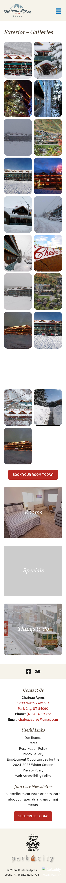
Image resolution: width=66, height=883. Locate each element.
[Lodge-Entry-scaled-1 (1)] (18, 368)
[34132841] (18, 137)
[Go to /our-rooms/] (33, 512)
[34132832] (18, 253)
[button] (28, 671)
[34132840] (48, 137)
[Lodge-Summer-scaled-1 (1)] (48, 291)
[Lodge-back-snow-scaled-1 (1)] (48, 368)
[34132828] (18, 291)
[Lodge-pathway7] (48, 407)
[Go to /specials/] (33, 571)
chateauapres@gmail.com (38, 719)
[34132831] (48, 253)
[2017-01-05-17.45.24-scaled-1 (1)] (18, 330)
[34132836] (18, 214)
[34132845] (48, 60)
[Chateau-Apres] (18, 407)
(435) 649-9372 (39, 714)
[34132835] (48, 214)
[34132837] (48, 176)
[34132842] (48, 98)
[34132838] (18, 176)
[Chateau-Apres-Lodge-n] (18, 60)
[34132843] (18, 98)
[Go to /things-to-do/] (33, 629)
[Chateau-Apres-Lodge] (48, 330)
